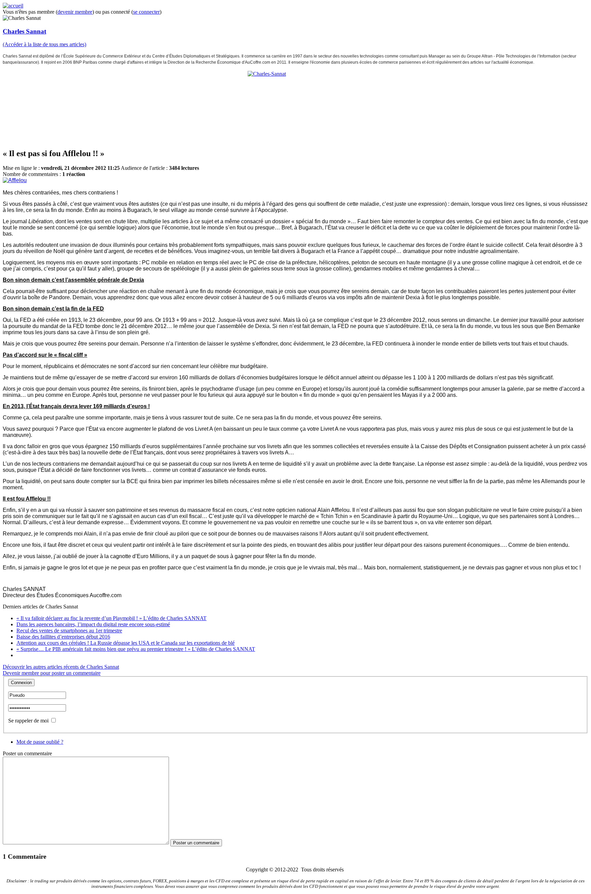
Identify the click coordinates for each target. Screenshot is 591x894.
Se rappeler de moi (28, 720)
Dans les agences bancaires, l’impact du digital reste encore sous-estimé (93, 624)
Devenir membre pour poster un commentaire (52, 673)
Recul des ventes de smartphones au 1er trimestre (69, 630)
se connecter (146, 12)
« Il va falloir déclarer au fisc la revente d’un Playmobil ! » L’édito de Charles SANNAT (111, 618)
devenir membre (74, 12)
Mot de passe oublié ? (39, 742)
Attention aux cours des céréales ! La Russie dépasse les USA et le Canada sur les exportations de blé (125, 643)
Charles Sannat (24, 31)
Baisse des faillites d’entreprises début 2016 (63, 637)
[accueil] (13, 6)
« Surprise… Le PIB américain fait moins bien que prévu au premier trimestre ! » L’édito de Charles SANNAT (135, 649)
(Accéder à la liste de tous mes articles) (44, 44)
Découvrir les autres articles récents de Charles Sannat (61, 667)
